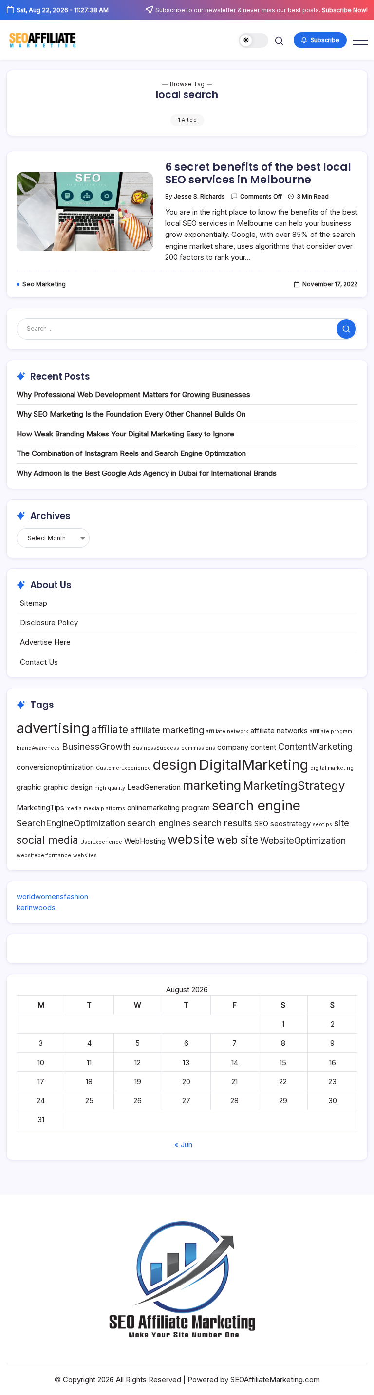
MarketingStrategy (294, 786)
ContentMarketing (315, 746)
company (232, 747)
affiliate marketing (167, 730)
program (196, 807)
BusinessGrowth (96, 746)
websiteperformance (44, 855)
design (175, 764)
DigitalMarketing (253, 764)
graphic (29, 787)
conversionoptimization (55, 767)
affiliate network (227, 731)
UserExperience (101, 842)
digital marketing (332, 768)
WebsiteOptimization (303, 840)
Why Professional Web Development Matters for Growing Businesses (133, 394)
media (74, 808)
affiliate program (331, 731)
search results (222, 822)
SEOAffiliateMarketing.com (275, 1379)
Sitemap (33, 603)
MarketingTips (40, 807)
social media (47, 839)
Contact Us (39, 662)
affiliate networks (279, 730)
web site (237, 839)
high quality (109, 788)
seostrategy (290, 823)
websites (85, 855)
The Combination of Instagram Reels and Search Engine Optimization (131, 453)
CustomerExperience (123, 768)
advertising (53, 728)
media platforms (104, 808)
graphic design (68, 787)
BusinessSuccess (155, 748)
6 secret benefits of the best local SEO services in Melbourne (258, 173)
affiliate (110, 729)
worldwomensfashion (52, 896)
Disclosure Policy (49, 622)
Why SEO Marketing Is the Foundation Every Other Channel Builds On (131, 413)
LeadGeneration (154, 787)
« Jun (183, 1144)
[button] (253, 40)
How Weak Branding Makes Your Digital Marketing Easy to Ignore (125, 433)
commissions (198, 748)
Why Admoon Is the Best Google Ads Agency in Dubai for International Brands (147, 473)
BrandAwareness (38, 748)
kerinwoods (36, 907)
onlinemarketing (153, 807)
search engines (159, 822)
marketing (212, 785)
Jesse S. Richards (199, 196)
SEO (261, 823)
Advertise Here (45, 642)
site (341, 822)
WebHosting (145, 841)
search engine (256, 805)
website (191, 839)
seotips (322, 824)
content (263, 747)
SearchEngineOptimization (71, 822)
